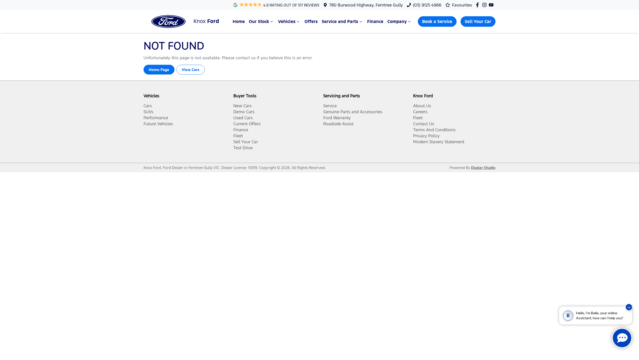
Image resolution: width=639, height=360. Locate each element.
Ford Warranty (337, 117)
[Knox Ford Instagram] (485, 4)
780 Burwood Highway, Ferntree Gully (366, 5)
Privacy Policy (426, 135)
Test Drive (243, 147)
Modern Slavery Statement (438, 141)
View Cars (190, 69)
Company (397, 21)
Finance (375, 21)
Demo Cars (243, 111)
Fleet (238, 135)
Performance (156, 117)
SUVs (148, 111)
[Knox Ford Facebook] (478, 4)
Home (239, 21)
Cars (148, 105)
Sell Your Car (478, 21)
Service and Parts (340, 21)
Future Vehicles (158, 123)
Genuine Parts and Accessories (352, 111)
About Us (422, 105)
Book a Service (437, 21)
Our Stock (259, 21)
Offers (311, 21)
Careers (420, 111)
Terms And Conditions (434, 129)
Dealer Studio (483, 167)
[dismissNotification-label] (629, 307)
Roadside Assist (338, 123)
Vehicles (287, 21)
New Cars (242, 105)
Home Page (159, 69)
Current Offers (247, 123)
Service (330, 105)
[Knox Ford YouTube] (492, 4)
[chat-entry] (622, 338)
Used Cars (243, 117)
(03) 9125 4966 (427, 5)
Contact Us (423, 123)
